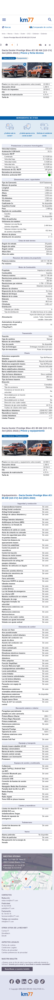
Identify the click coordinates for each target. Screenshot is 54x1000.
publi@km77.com (8, 908)
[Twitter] (18, 981)
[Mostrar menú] (4, 20)
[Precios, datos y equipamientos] (12, 45)
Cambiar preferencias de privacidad (14, 952)
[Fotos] (7, 45)
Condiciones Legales (9, 948)
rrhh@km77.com (8, 922)
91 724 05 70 (19, 865)
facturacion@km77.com (10, 916)
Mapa (23, 862)
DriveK (4, 936)
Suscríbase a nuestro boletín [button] (17, 969)
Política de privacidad (9, 950)
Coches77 (5, 931)
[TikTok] (42, 981)
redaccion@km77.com (10, 900)
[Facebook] (11, 981)
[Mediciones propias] (17, 45)
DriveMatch (6, 933)
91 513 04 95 (16, 868)
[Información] (1, 45)
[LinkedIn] (24, 981)
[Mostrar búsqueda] (50, 19)
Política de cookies (9, 945)
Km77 (27, 19)
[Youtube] (30, 981)
